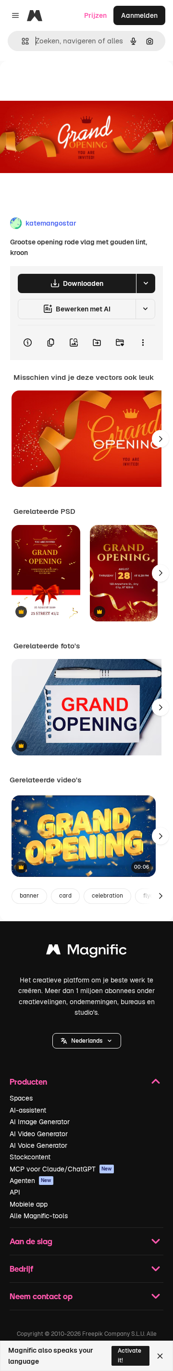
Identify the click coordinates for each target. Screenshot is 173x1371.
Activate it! (129, 1355)
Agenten (30, 1180)
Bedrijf (21, 1268)
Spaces (21, 1098)
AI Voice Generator (38, 1145)
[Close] (160, 1356)
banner (29, 896)
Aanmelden (139, 15)
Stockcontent (30, 1157)
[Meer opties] (142, 342)
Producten (28, 1081)
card (65, 896)
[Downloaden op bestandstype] (145, 283)
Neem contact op (41, 1296)
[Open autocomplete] (21, 41)
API (15, 1192)
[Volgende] (160, 438)
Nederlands (86, 1041)
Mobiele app (29, 1204)
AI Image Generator (40, 1121)
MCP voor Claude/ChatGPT (61, 1169)
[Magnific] (86, 951)
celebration (107, 896)
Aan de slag (31, 1241)
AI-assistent (28, 1110)
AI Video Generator (39, 1133)
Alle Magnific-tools (39, 1215)
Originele (63, 82)
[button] (86, 1040)
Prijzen (95, 15)
